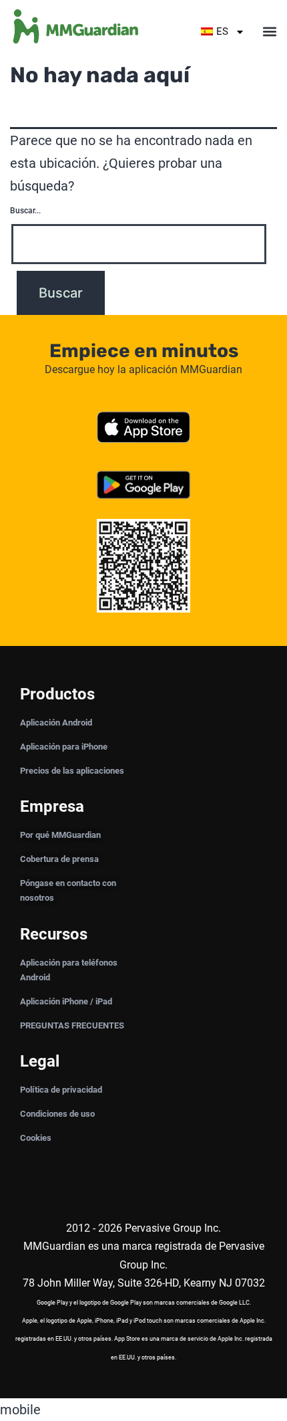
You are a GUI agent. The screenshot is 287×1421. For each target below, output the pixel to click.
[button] (269, 32)
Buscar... (25, 210)
